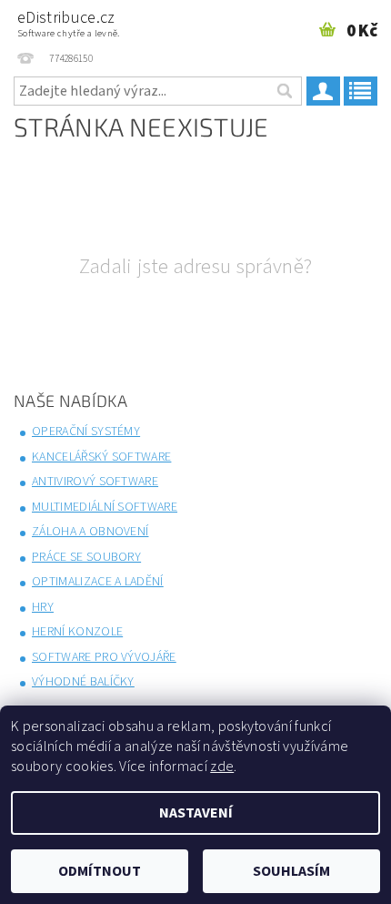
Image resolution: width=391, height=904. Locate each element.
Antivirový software (95, 481)
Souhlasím (291, 871)
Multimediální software (104, 507)
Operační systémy (86, 431)
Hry (43, 607)
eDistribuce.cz (68, 23)
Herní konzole (77, 632)
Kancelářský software (101, 457)
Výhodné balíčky (83, 682)
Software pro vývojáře (104, 657)
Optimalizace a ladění (98, 582)
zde (222, 767)
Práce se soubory (86, 557)
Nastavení (196, 813)
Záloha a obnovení (90, 532)
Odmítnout (99, 871)
